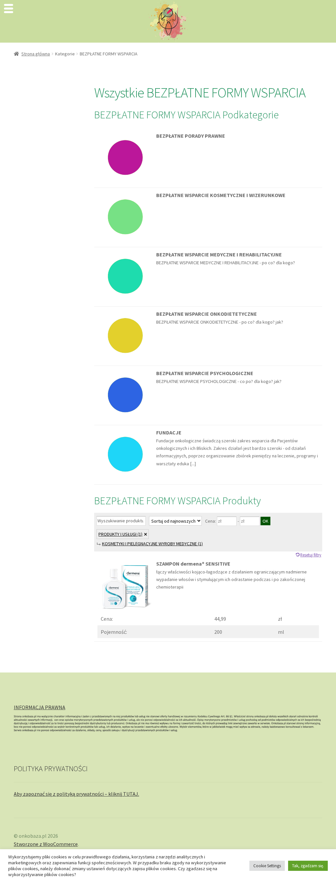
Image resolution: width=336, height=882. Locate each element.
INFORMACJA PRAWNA (39, 707)
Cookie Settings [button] (267, 866)
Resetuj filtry (310, 554)
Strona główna (35, 54)
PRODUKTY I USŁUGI (120, 534)
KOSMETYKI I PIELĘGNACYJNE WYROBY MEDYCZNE (152, 544)
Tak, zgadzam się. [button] (308, 866)
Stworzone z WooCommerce (46, 844)
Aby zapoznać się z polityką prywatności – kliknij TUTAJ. (76, 794)
